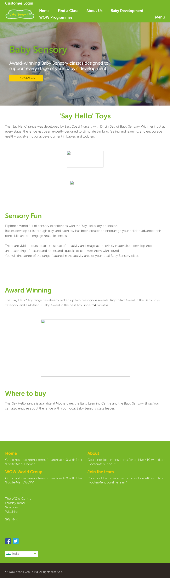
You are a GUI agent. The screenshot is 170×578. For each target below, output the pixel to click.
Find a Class (68, 11)
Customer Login (19, 3)
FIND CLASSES (26, 78)
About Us (94, 11)
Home (44, 11)
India (15, 554)
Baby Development (127, 11)
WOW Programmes (55, 18)
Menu (160, 17)
